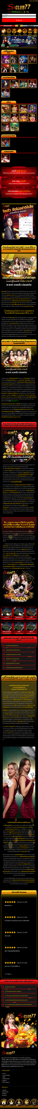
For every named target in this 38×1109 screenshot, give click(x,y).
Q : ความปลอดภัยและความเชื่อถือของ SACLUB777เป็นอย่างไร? (18, 1004)
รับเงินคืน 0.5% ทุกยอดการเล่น (12, 659)
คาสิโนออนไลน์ (5, 1079)
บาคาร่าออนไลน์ (6, 1075)
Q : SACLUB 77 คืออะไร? (10, 987)
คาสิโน (3, 1077)
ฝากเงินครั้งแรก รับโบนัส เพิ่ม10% (13, 650)
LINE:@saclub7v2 (17, 12)
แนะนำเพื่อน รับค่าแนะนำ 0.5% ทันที (13, 654)
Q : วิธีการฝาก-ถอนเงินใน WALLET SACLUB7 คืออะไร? (16, 995)
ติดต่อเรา (4, 1095)
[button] (19, 645)
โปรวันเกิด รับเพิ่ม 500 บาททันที (12, 663)
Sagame (4, 1080)
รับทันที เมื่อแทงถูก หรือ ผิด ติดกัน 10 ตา (14, 667)
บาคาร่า (4, 1073)
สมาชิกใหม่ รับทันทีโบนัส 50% (12, 645)
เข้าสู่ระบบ (30, 26)
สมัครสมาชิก (8, 26)
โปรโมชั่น (4, 1094)
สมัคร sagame (6, 1082)
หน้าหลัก (4, 1090)
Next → (10, 974)
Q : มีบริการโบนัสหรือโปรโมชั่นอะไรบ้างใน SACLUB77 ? (16, 1000)
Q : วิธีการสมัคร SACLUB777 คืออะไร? (13, 991)
